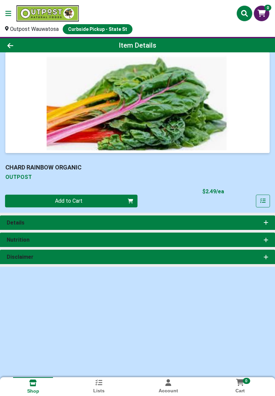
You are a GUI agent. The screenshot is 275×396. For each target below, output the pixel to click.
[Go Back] (38, 45)
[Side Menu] (8, 13)
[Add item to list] (263, 201)
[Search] (244, 13)
